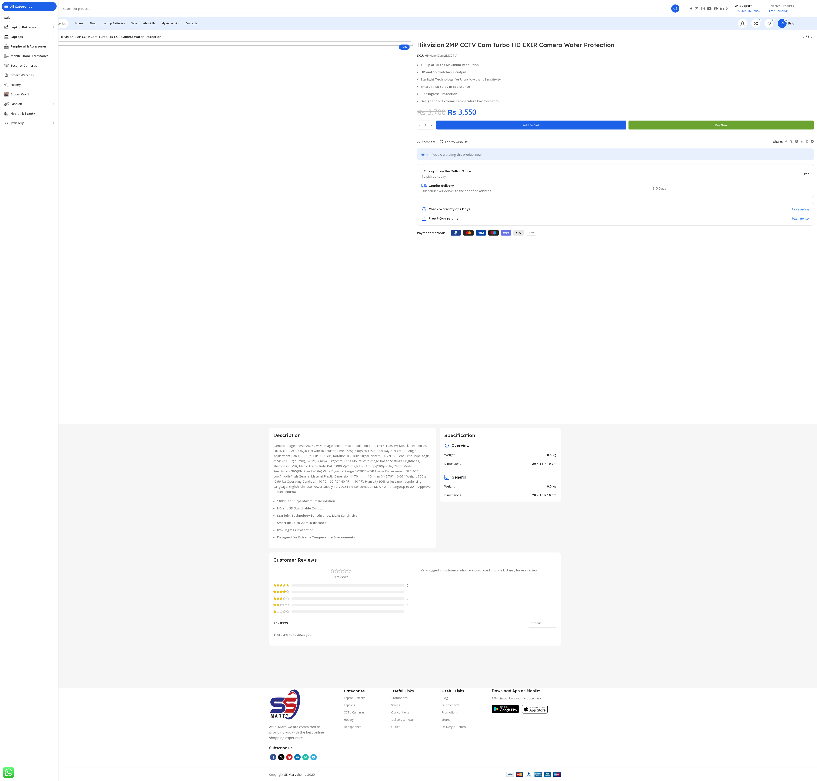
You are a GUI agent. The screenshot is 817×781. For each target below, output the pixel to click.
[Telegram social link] (812, 141)
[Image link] (285, 704)
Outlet (395, 727)
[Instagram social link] (703, 8)
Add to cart (531, 125)
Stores (395, 705)
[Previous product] (803, 37)
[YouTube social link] (709, 8)
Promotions (399, 698)
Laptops (349, 705)
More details (800, 209)
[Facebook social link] (691, 8)
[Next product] (812, 37)
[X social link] (697, 8)
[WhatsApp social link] (728, 8)
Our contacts (400, 712)
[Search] (675, 8)
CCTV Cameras (354, 712)
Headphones (352, 727)
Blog (444, 698)
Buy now (721, 125)
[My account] (742, 23)
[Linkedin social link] (722, 8)
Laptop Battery (354, 698)
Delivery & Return (403, 720)
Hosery (349, 720)
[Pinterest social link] (716, 8)
